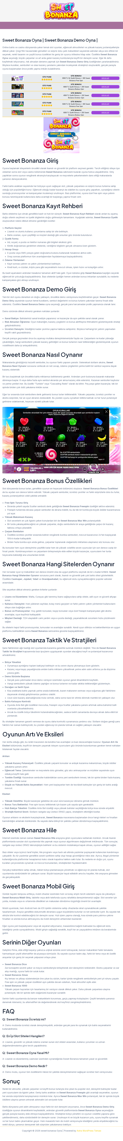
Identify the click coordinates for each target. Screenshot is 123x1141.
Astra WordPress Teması (89, 1130)
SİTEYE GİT (105, 78)
